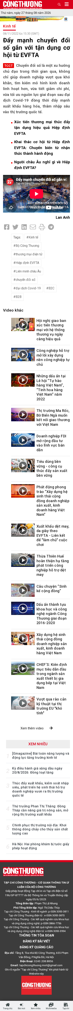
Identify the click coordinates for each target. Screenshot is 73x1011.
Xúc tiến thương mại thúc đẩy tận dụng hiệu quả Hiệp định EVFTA (42, 128)
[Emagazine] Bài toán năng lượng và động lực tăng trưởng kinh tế (40, 756)
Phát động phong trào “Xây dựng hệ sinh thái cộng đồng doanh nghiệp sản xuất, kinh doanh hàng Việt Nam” (53, 501)
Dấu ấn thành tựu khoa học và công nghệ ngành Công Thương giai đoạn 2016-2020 (51, 613)
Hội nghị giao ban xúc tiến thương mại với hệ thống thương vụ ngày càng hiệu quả (51, 329)
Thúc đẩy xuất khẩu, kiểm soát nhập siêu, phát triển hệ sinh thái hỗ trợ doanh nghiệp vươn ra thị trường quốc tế (40, 789)
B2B (18, 297)
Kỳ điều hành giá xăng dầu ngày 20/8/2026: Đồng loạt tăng (37, 770)
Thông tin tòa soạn (36, 935)
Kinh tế (9, 26)
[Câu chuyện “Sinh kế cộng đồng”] (23, 590)
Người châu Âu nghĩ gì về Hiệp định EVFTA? (42, 165)
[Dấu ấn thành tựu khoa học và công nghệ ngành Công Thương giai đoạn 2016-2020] (23, 608)
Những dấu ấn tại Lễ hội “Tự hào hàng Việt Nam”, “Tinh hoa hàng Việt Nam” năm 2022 (51, 387)
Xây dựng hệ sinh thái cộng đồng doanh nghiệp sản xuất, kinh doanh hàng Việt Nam (51, 643)
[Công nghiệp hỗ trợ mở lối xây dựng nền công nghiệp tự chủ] (23, 354)
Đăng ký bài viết (36, 941)
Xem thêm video (32, 728)
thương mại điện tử (29, 254)
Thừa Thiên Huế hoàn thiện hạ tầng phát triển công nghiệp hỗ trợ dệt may (52, 565)
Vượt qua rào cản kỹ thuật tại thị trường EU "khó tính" (51, 706)
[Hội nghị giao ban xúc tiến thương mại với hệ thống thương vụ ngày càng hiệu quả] (23, 324)
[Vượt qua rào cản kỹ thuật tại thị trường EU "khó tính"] (23, 703)
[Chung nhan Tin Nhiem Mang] (36, 985)
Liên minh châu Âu (28, 271)
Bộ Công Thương (27, 246)
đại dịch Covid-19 (28, 288)
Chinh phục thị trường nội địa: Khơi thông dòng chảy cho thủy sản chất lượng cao (40, 829)
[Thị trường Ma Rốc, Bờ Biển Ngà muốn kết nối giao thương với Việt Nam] (23, 414)
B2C (51, 288)
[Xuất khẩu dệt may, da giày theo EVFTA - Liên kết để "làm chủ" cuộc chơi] (23, 530)
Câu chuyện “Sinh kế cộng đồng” (51, 588)
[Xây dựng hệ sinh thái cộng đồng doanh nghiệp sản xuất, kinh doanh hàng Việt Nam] (23, 638)
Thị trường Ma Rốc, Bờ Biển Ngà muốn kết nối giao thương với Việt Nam (53, 417)
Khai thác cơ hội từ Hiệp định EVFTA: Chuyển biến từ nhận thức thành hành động (42, 148)
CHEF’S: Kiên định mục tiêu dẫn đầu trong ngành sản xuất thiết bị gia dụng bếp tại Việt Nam (51, 676)
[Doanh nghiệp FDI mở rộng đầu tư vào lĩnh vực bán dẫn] (23, 440)
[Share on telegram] (51, 227)
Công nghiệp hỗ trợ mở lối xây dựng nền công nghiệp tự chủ (53, 357)
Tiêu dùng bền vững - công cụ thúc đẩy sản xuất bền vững (52, 468)
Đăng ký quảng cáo (36, 947)
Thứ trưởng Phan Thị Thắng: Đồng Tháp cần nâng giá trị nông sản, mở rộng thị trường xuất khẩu (40, 810)
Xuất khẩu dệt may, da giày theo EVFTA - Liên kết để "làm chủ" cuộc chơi (52, 535)
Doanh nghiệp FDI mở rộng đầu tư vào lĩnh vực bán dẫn (51, 443)
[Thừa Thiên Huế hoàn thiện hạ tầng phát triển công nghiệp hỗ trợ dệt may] (23, 560)
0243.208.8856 (43, 961)
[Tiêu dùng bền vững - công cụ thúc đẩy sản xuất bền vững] (23, 465)
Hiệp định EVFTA (27, 263)
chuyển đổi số (25, 280)
